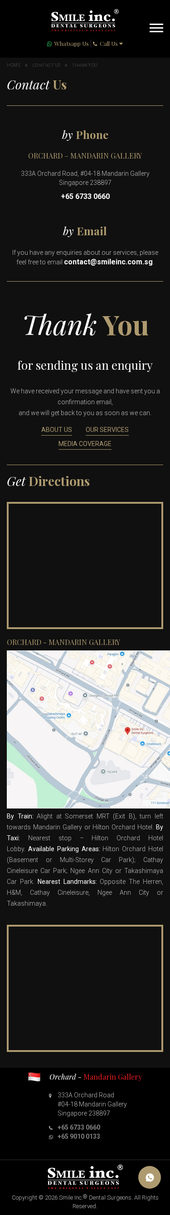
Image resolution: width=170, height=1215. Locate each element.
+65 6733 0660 (85, 196)
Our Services (107, 429)
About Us (56, 429)
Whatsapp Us (71, 43)
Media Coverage (85, 443)
